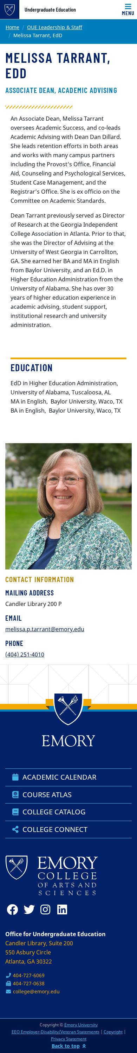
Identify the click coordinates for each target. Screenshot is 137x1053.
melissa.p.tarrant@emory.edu (44, 629)
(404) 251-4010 (24, 654)
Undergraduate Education (50, 9)
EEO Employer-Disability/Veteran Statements (55, 1032)
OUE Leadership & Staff (54, 27)
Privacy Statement (68, 1039)
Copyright (113, 1032)
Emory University (81, 1025)
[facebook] (13, 909)
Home (12, 27)
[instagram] (47, 909)
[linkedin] (64, 909)
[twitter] (30, 909)
